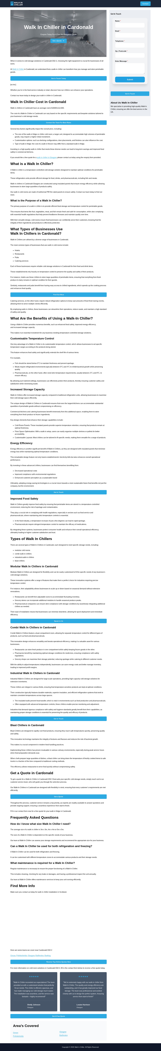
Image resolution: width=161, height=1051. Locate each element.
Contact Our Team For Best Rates (58, 122)
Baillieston (39, 956)
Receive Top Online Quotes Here (58, 962)
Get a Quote (57, 41)
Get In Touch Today (58, 78)
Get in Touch (58, 719)
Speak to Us (58, 621)
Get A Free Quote (58, 1016)
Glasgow (31, 956)
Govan (13, 956)
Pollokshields (21, 956)
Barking (48, 956)
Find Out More (58, 294)
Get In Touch (58, 492)
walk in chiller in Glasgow (47, 157)
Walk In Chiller (18, 69)
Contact (145, 4)
